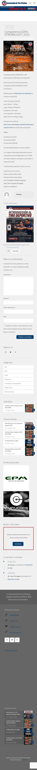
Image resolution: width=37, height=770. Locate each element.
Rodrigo (18, 194)
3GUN (6, 375)
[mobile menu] (34, 3)
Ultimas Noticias (9, 392)
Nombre (6, 298)
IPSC (6, 367)
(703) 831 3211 (14, 621)
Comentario (7, 274)
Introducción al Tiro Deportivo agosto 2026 (16, 245)
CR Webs (24, 760)
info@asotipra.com (15, 627)
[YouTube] (21, 763)
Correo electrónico (9, 307)
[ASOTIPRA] (14, 3)
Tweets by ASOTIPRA (11, 650)
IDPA (6, 371)
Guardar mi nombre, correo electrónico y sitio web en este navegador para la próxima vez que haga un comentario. (17, 329)
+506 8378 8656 (14, 615)
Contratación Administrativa (13, 383)
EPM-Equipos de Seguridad (22, 93)
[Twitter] (18, 763)
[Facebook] (16, 763)
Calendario (8, 379)
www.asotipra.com (15, 632)
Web (4, 316)
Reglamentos (8, 387)
